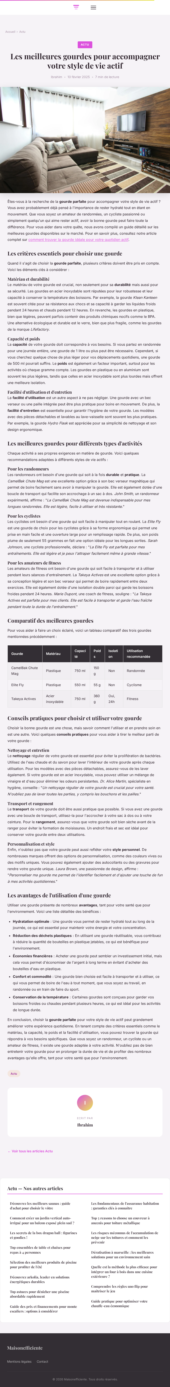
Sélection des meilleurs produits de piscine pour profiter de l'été (43, 1264)
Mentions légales (19, 1361)
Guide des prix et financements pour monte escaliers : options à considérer (43, 1308)
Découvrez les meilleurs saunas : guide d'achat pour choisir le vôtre (40, 1205)
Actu (22, 31)
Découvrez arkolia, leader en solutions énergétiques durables (40, 1279)
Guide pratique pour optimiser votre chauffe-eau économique (119, 1303)
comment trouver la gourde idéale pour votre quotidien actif (78, 239)
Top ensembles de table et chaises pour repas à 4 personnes (40, 1249)
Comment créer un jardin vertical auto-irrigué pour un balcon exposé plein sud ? (42, 1220)
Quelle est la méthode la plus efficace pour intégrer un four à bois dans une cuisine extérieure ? (124, 1272)
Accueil (10, 31)
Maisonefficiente (24, 1348)
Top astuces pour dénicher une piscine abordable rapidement (39, 1294)
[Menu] (93, 7)
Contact (42, 1361)
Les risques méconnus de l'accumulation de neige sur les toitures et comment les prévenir (124, 1238)
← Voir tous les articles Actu (30, 1151)
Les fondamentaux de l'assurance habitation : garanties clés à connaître (125, 1205)
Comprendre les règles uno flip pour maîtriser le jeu (119, 1288)
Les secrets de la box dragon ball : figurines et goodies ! (43, 1235)
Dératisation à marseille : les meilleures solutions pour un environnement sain (122, 1254)
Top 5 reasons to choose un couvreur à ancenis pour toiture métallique (120, 1220)
